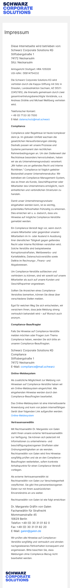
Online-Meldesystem (22, 415)
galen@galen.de (31, 531)
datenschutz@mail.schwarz (34, 119)
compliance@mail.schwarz (38, 366)
